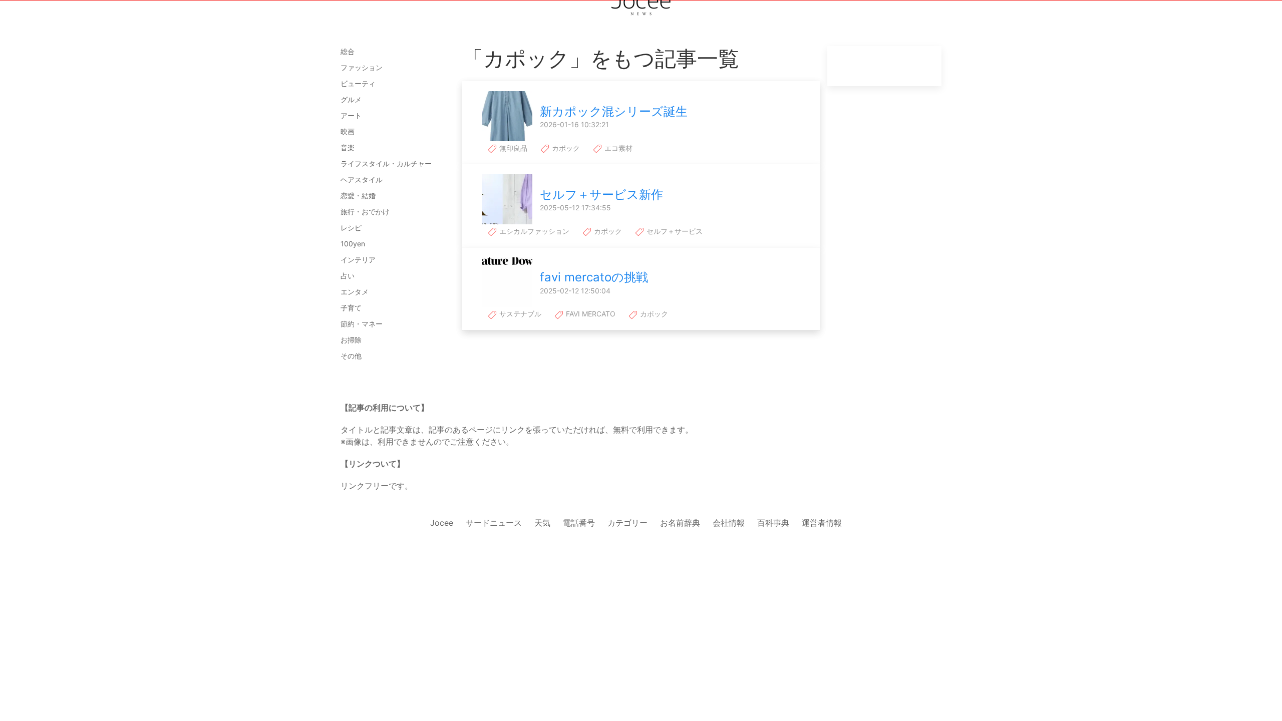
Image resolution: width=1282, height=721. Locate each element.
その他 (351, 355)
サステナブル (519, 313)
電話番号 (579, 523)
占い (348, 275)
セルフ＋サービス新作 (601, 194)
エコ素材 (617, 148)
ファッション (362, 67)
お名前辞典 (680, 523)
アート (351, 115)
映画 (348, 131)
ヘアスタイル (362, 179)
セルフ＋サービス (674, 231)
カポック (565, 148)
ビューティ (358, 83)
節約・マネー (362, 323)
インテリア (358, 259)
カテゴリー (627, 523)
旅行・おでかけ (365, 211)
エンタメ (355, 291)
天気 (542, 523)
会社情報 (729, 523)
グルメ (351, 99)
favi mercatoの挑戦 (594, 277)
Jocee (441, 523)
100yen (353, 243)
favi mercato (589, 313)
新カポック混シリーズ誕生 (614, 111)
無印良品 (512, 148)
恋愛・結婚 (358, 195)
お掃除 (351, 339)
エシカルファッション (533, 231)
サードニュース (494, 523)
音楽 (348, 147)
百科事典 (773, 523)
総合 (348, 51)
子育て (351, 307)
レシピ (351, 227)
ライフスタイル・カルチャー (386, 163)
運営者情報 (822, 523)
